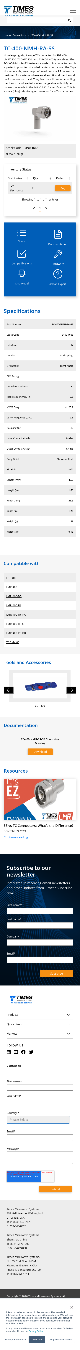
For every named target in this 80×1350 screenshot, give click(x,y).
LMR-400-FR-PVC (16, 614)
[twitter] (31, 1052)
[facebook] (24, 1052)
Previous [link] (34, 208)
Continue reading (16, 837)
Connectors (19, 35)
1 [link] (40, 208)
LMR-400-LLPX (15, 624)
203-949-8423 (17, 1226)
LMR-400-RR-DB (16, 633)
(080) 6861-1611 (19, 1274)
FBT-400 (11, 578)
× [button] (72, 1306)
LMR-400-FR (13, 605)
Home (7, 35)
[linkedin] (9, 1052)
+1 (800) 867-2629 (20, 1222)
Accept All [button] (37, 1339)
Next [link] (46, 208)
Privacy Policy (35, 1331)
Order (60, 178)
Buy (63, 188)
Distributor (15, 178)
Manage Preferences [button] (15, 1339)
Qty (35, 178)
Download (40, 751)
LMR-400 (11, 587)
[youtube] (16, 1052)
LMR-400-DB (14, 596)
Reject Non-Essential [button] (61, 1339)
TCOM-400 (12, 642)
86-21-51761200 (19, 1243)
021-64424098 (18, 1248)
